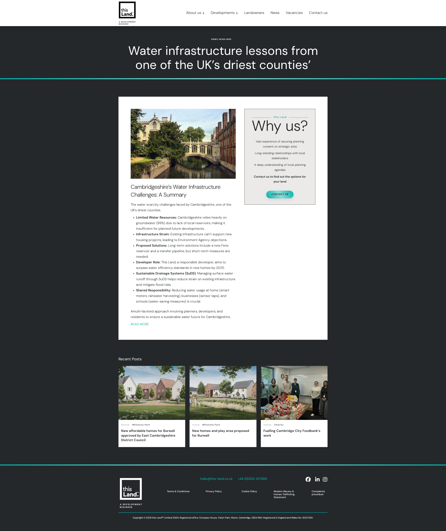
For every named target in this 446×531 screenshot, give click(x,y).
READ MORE (140, 324)
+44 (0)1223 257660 (252, 479)
